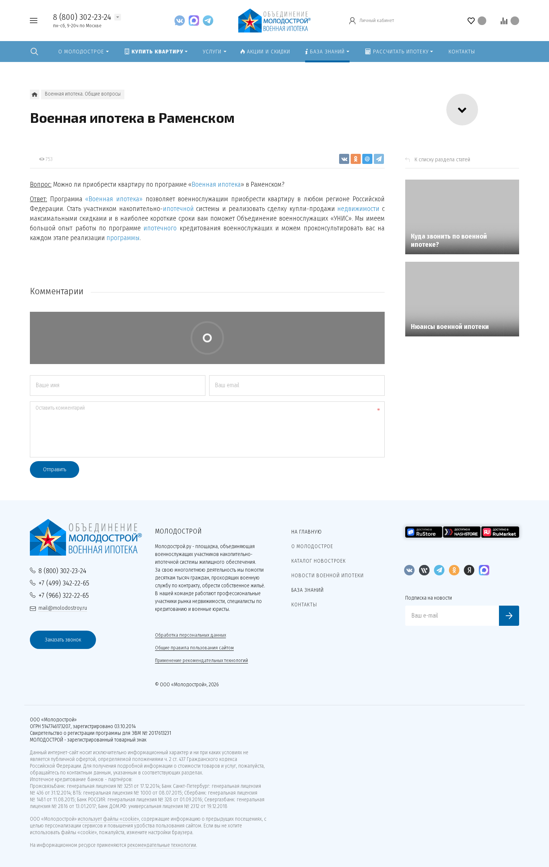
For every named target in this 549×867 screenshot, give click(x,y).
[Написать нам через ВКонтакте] (181, 20)
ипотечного (160, 228)
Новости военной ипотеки (327, 575)
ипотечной (178, 209)
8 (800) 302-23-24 (82, 17)
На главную (306, 532)
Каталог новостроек (318, 561)
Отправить (54, 469)
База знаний (307, 590)
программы (123, 238)
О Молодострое (312, 546)
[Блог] (34, 94)
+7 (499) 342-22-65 (63, 583)
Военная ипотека (216, 184)
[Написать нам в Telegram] (208, 20)
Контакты (304, 605)
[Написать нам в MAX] (196, 20)
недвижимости (358, 209)
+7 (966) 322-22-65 (63, 595)
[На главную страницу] (274, 20)
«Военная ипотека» (114, 199)
